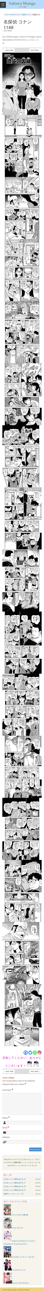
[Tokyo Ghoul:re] (8, 1228)
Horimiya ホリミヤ (18, 1270)
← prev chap (8, 50)
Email (5, 1128)
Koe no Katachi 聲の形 (19, 1215)
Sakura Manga (22, 3)
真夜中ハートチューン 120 (13, 1194)
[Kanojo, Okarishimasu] (8, 1283)
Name (6, 1118)
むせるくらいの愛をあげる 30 (15, 1186)
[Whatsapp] (35, 1053)
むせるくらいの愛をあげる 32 (15, 1179)
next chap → (35, 50)
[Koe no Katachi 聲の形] (7, 1215)
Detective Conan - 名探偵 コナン (20, 14)
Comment (7, 1090)
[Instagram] (39, 1053)
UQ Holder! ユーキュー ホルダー (23, 1257)
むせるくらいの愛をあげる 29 (15, 1190)
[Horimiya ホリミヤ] (8, 1270)
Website (6, 1137)
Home (6, 14)
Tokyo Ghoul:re (17, 1228)
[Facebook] (26, 1053)
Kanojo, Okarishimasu (20, 1283)
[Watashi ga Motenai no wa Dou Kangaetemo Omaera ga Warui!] (8, 1241)
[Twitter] (30, 1053)
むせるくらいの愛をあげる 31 (15, 1183)
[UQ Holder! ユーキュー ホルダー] (7, 1257)
